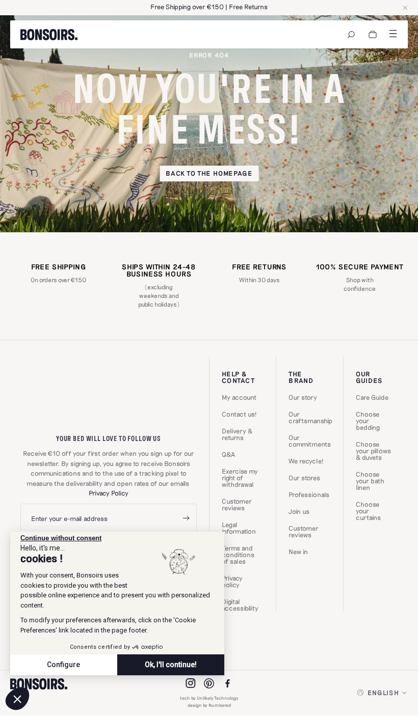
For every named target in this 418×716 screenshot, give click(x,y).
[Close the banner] (405, 7)
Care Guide (372, 397)
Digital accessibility (240, 605)
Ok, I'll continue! (171, 664)
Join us (299, 511)
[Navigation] (351, 34)
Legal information (239, 528)
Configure (63, 664)
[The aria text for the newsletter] (186, 519)
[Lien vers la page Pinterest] (209, 683)
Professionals (309, 494)
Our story (303, 397)
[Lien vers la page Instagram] (191, 683)
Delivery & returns (237, 434)
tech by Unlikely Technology (209, 698)
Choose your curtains (368, 511)
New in (298, 551)
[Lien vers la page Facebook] (227, 683)
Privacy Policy (108, 493)
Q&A (228, 454)
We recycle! (306, 461)
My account (239, 397)
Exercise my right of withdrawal (240, 478)
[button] (17, 698)
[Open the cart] (372, 34)
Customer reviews (237, 504)
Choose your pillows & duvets (373, 451)
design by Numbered (209, 705)
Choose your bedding (368, 421)
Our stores (304, 478)
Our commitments (310, 441)
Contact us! (239, 414)
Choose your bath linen (370, 481)
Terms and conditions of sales (238, 555)
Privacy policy (232, 581)
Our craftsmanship (310, 417)
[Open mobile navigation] (393, 33)
